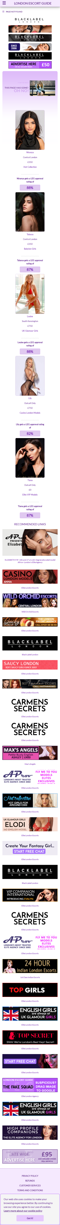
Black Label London (30, 654)
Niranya (30, 152)
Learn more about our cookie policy (23, 1210)
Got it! (30, 1218)
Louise (30, 316)
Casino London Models (30, 412)
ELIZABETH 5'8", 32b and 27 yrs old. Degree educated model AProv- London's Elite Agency (30, 561)
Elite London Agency (30, 1096)
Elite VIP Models (30, 494)
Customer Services (30, 1185)
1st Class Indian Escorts (30, 977)
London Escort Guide (33, 3)
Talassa (30, 234)
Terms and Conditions (30, 1190)
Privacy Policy (30, 1176)
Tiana (30, 480)
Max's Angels (30, 764)
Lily (30, 398)
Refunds (30, 1180)
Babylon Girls (30, 248)
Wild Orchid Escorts (30, 611)
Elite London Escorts (30, 588)
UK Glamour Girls (30, 330)
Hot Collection (30, 167)
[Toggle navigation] (4, 3)
